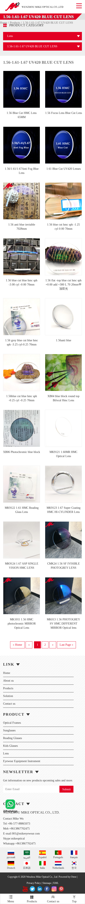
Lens (6, 753)
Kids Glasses (10, 745)
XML (56, 883)
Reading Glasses (12, 738)
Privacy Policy (34, 883)
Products (8, 688)
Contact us (9, 703)
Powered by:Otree (67, 876)
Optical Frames (12, 722)
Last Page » (66, 644)
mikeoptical (18, 838)
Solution (8, 696)
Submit (66, 789)
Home (6, 673)
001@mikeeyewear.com (26, 833)
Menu (10, 899)
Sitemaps (46, 883)
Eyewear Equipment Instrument (21, 761)
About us (8, 680)
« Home (17, 644)
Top (74, 899)
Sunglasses (9, 730)
